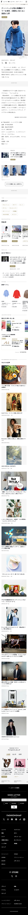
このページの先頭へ (15, 787)
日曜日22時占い (5, 840)
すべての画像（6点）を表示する (14, 184)
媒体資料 (3, 860)
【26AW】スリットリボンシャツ (6, 304)
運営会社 (3, 864)
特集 (9, 1)
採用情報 (3, 857)
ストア (17, 1)
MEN (6, 803)
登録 (14, 807)
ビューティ (12, 1)
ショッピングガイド (5, 900)
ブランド (3, 886)
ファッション (12, 4)
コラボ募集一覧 (6, 336)
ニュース (5, 1)
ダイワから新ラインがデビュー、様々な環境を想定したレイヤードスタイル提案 (18, 154)
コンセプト (16, 889)
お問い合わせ (17, 860)
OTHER (22, 803)
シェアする (13, 62)
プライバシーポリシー (19, 857)
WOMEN (14, 803)
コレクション (17, 829)
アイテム (3, 889)
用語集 (15, 843)
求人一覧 (12, 318)
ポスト (15, 833)
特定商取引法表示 (18, 903)
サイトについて (4, 854)
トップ (2, 4)
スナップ (3, 847)
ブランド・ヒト (22, 1)
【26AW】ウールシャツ (16, 304)
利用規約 (16, 854)
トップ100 (3, 843)
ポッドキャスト (17, 840)
